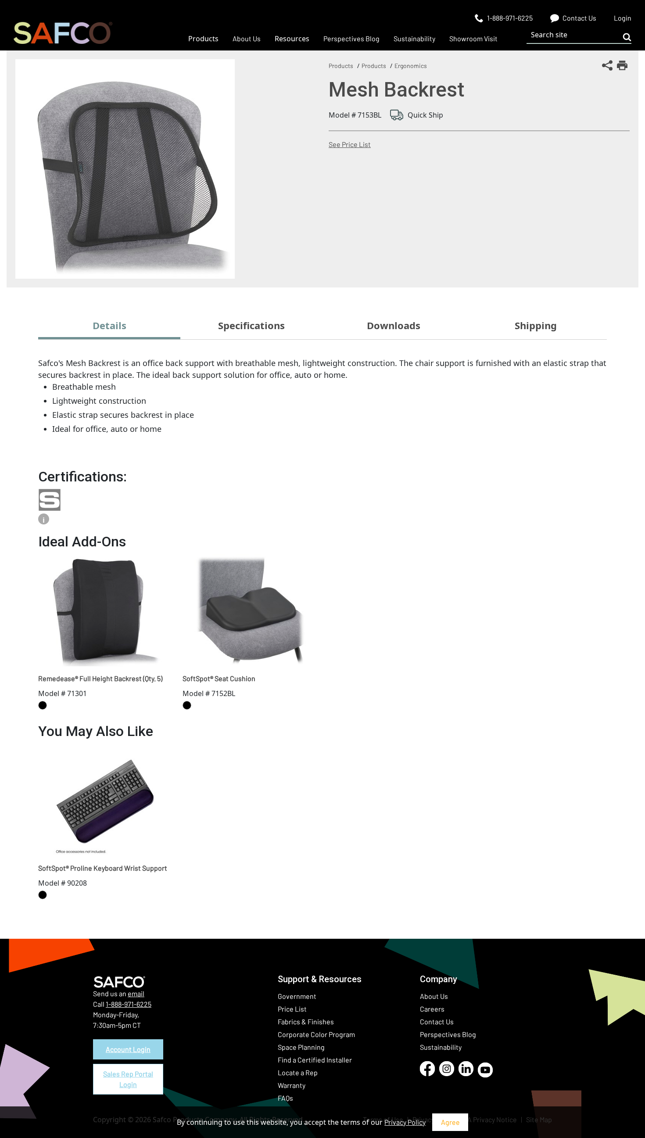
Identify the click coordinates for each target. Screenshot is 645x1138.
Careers (432, 1009)
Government (297, 996)
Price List (292, 1009)
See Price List (350, 144)
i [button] (44, 519)
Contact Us (437, 1021)
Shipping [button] (536, 325)
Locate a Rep (298, 1072)
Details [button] (109, 325)
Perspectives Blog (448, 1034)
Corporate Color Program (316, 1034)
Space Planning (301, 1047)
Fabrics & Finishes (306, 1021)
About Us (434, 996)
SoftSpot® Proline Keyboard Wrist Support (102, 868)
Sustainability (441, 1047)
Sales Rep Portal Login (128, 1079)
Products (341, 65)
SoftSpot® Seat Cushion (219, 678)
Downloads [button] (393, 325)
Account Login (128, 1049)
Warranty (291, 1085)
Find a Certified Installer (315, 1059)
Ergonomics (410, 65)
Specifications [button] (251, 325)
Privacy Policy (405, 1122)
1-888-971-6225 (128, 1004)
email (136, 993)
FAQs (285, 1098)
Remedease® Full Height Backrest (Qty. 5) (100, 678)
